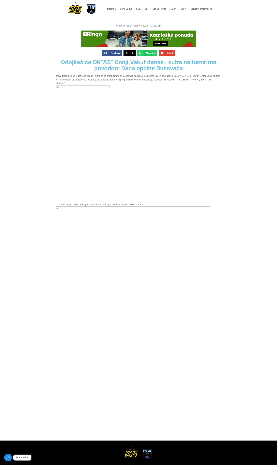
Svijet (173, 8)
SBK (138, 8)
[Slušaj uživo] (8, 457)
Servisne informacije (201, 8)
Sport (183, 8)
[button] (112, 53)
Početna (111, 8)
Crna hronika (159, 8)
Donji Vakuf (126, 8)
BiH (146, 8)
